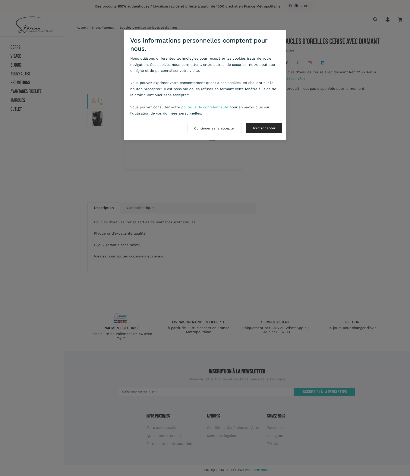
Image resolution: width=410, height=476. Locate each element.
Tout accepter (263, 128)
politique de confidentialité (204, 107)
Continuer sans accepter (214, 128)
